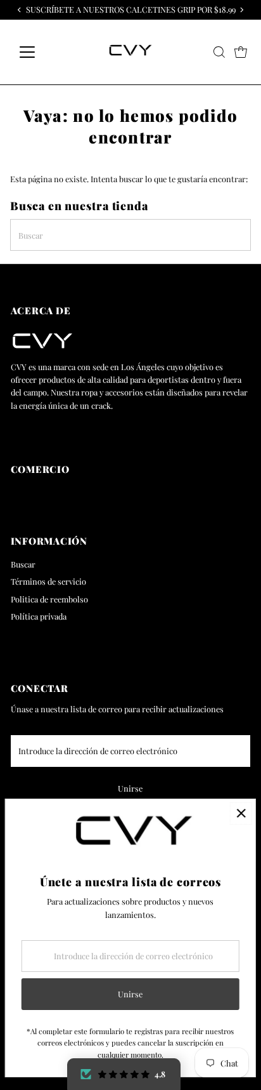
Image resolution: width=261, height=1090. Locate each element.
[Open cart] (240, 52)
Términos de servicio (48, 581)
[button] (124, 1074)
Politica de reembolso (49, 599)
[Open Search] (219, 52)
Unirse (130, 788)
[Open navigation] (39, 52)
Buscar (23, 564)
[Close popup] (241, 813)
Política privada (39, 616)
